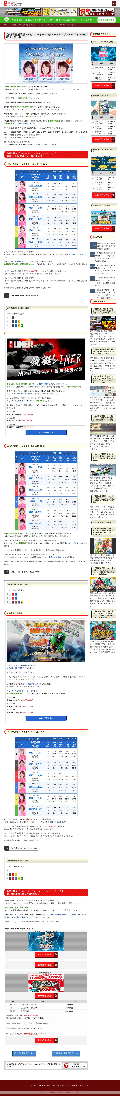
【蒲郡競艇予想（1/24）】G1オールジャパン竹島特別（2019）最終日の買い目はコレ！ (103, 614)
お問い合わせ (72, 1085)
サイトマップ (98, 522)
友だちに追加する (106, 20)
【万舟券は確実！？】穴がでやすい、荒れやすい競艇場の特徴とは (103, 418)
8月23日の (24, 1053)
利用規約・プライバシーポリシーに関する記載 (47, 1085)
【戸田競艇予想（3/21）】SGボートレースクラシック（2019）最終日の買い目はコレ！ (104, 571)
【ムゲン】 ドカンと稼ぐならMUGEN (23, 848)
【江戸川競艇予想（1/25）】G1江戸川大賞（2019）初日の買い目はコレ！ (103, 530)
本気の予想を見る (46, 432)
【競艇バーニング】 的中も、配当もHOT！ (25, 572)
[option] (60, 12)
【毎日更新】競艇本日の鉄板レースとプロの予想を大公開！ (103, 311)
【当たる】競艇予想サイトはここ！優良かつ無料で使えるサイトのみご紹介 (103, 456)
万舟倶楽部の (66, 1053)
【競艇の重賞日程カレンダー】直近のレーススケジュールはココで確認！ (103, 498)
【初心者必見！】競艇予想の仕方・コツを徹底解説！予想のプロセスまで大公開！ (103, 379)
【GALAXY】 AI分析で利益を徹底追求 (23, 295)
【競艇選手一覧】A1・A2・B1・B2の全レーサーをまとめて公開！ (104, 351)
